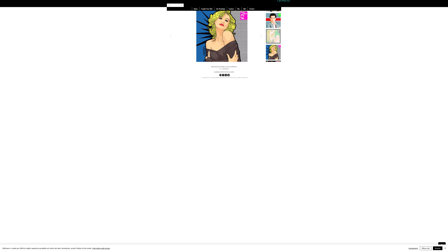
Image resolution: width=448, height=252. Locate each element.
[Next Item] (260, 36)
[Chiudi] (445, 248)
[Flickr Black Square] (226, 75)
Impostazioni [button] (413, 248)
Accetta (437, 248)
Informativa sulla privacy (101, 248)
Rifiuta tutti (426, 248)
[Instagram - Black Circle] (220, 75)
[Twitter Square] (228, 75)
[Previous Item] (171, 36)
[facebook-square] (223, 75)
